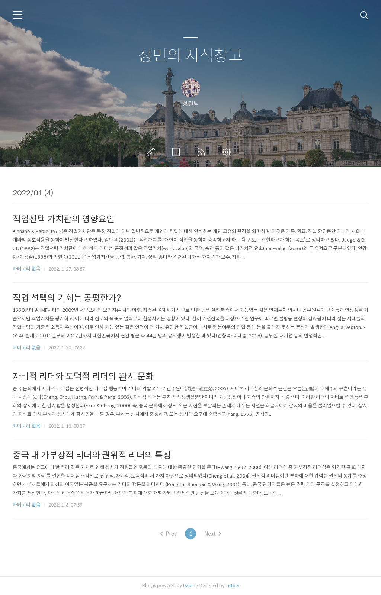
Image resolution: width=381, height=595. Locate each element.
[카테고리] (17, 15)
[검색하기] (364, 15)
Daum (189, 585)
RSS (203, 152)
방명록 (177, 152)
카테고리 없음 (27, 269)
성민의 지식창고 (190, 56)
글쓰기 (152, 152)
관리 (228, 152)
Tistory (232, 585)
